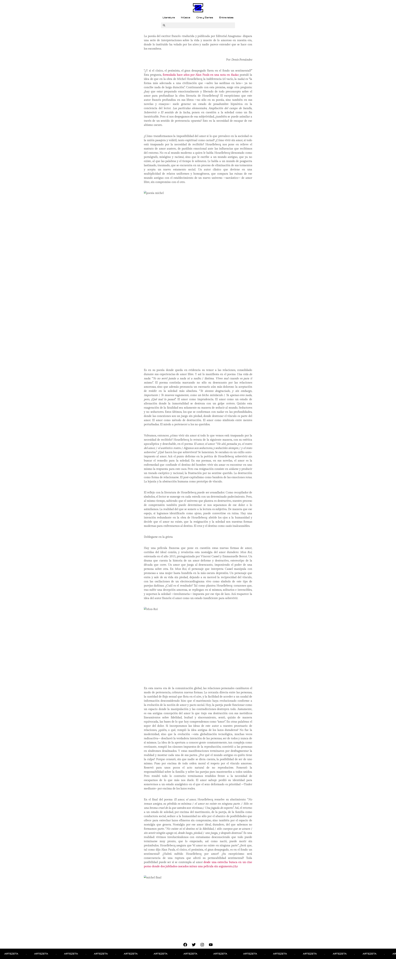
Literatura (169, 17)
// (235, 866)
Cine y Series (204, 17)
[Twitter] (194, 945)
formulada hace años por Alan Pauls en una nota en (200, 74)
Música (185, 17)
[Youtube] (211, 945)
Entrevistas (226, 17)
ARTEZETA (21, 953)
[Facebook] (185, 945)
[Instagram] (202, 945)
